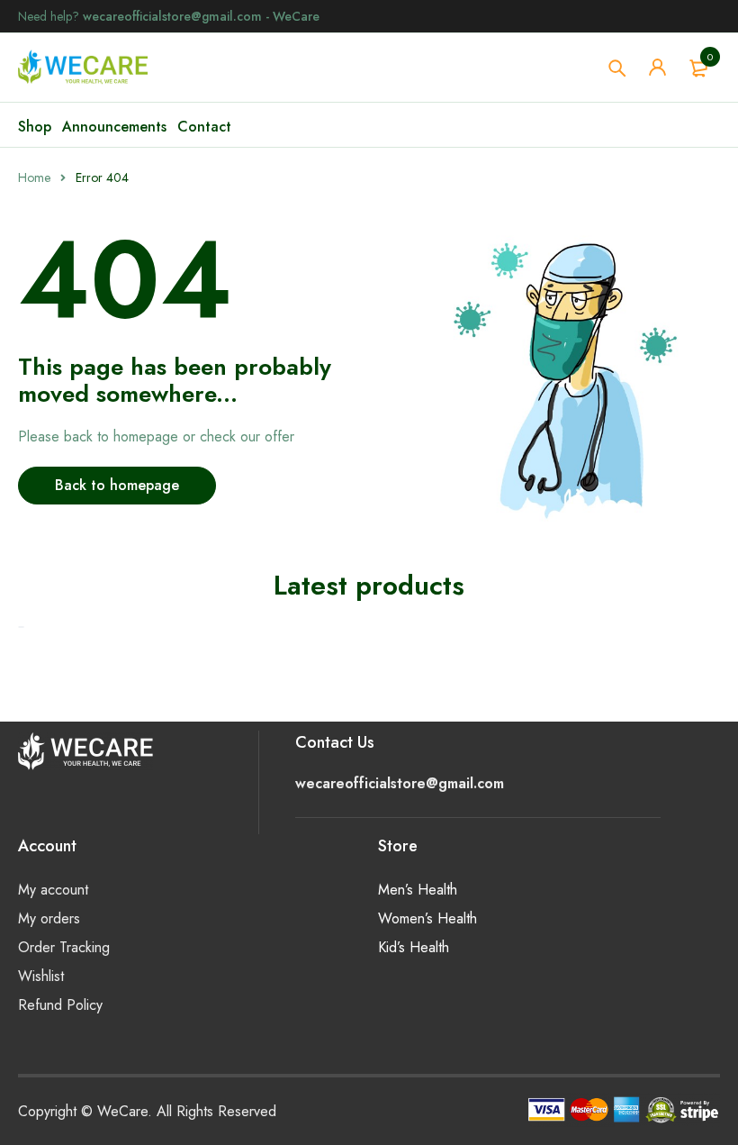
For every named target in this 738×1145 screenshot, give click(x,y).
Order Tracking (64, 947)
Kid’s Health (413, 947)
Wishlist (41, 976)
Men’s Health (417, 889)
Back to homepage (117, 485)
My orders (49, 918)
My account (53, 889)
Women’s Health (427, 918)
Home (34, 177)
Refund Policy (60, 1005)
